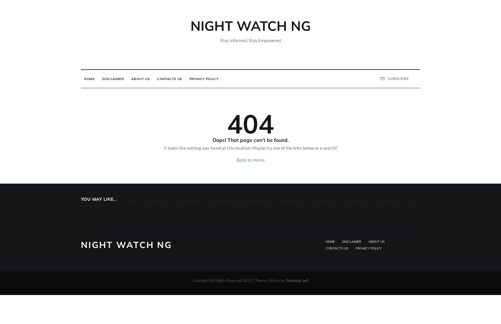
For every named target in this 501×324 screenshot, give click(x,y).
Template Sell (297, 280)
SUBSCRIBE (398, 79)
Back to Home (251, 160)
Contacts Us (169, 79)
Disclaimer (113, 79)
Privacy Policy (204, 79)
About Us (140, 79)
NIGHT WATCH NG (250, 25)
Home (89, 79)
